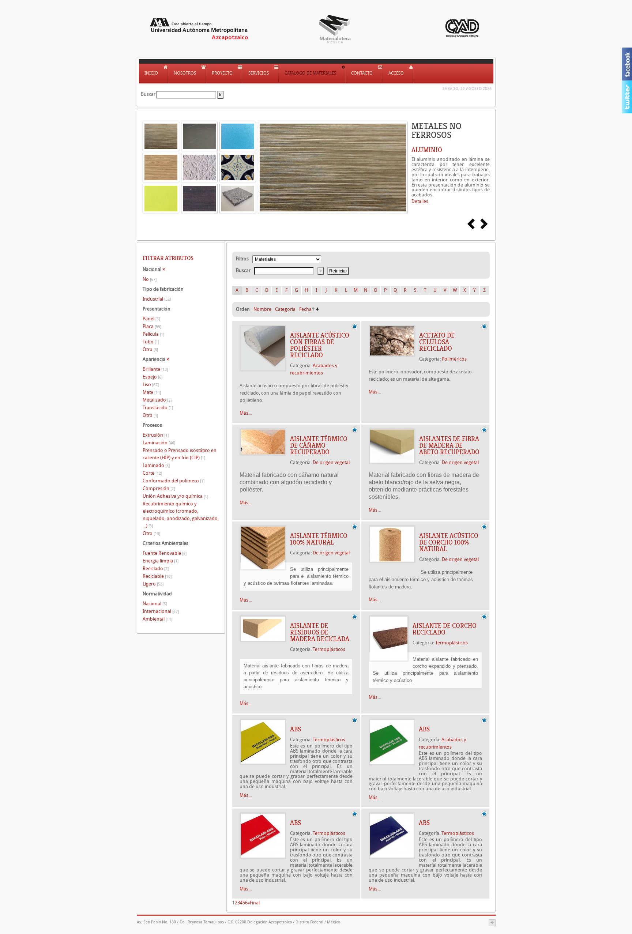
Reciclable (157, 576)
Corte (152, 473)
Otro (150, 349)
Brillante (155, 369)
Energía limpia (160, 561)
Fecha (305, 309)
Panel (151, 318)
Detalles (419, 201)
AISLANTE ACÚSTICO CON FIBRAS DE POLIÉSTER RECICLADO (319, 345)
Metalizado (157, 400)
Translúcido (158, 407)
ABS (295, 729)
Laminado (156, 465)
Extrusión (156, 435)
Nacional (155, 603)
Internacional (161, 611)
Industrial (157, 299)
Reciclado (156, 568)
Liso (151, 384)
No (150, 279)
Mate (152, 392)
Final (255, 902)
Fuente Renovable (165, 553)
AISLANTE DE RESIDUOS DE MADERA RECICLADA (319, 632)
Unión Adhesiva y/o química (175, 496)
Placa (152, 326)
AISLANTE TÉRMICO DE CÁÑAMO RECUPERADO (318, 445)
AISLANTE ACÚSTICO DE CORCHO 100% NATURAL (448, 542)
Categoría (285, 309)
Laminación (159, 442)
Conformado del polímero (173, 480)
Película (153, 334)
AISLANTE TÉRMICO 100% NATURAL (318, 539)
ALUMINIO (426, 150)
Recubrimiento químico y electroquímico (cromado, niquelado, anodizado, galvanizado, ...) (181, 514)
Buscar (148, 94)
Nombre (262, 309)
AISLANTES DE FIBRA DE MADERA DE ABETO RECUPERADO (449, 445)
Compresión (159, 488)
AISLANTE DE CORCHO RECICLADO (445, 629)
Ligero (153, 584)
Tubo (151, 341)
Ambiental (157, 619)
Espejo (152, 377)
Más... (246, 413)
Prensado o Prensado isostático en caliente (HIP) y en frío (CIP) (180, 454)
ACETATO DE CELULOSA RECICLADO (437, 342)
